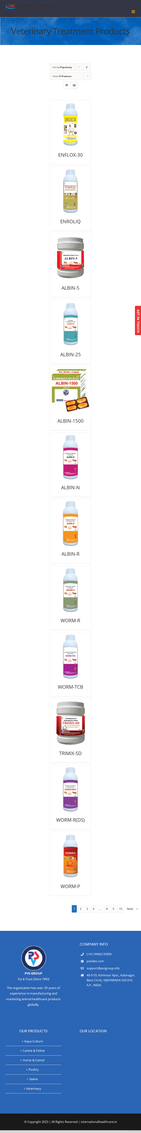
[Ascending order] (86, 67)
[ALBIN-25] (70, 324)
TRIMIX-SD (70, 753)
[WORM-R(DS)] (70, 789)
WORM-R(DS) (70, 820)
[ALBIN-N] (70, 457)
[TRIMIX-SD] (70, 723)
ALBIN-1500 (70, 421)
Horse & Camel (33, 1060)
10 (120, 909)
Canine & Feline (34, 1050)
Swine (33, 1079)
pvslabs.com (95, 961)
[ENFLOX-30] (70, 124)
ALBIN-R (70, 554)
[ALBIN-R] (70, 523)
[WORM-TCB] (70, 656)
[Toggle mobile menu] (133, 12)
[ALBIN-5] (70, 257)
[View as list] (74, 85)
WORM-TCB (70, 687)
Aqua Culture (33, 1041)
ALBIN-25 (70, 354)
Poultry (33, 1069)
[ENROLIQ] (70, 191)
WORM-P (70, 886)
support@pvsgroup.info (103, 968)
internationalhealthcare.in (99, 1122)
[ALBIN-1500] (70, 390)
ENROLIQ (70, 221)
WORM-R (70, 620)
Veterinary (33, 1088)
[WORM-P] (70, 856)
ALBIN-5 (70, 288)
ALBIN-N (70, 487)
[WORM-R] (70, 590)
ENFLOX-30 (70, 155)
